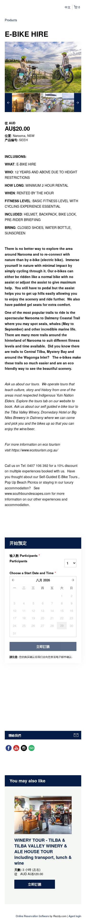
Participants (18, 561)
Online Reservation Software (32, 916)
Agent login (75, 916)
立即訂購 (34, 884)
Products (11, 20)
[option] (14, 102)
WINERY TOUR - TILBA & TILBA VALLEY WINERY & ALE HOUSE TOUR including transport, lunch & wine (43, 851)
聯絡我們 (15, 735)
